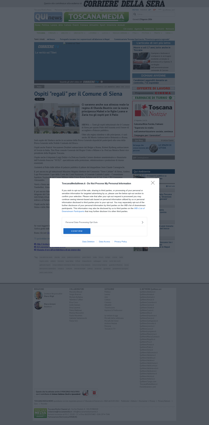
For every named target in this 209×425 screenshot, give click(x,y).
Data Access (104, 241)
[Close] (153, 183)
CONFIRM (77, 231)
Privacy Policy (120, 241)
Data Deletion (88, 241)
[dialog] (104, 212)
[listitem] (104, 222)
